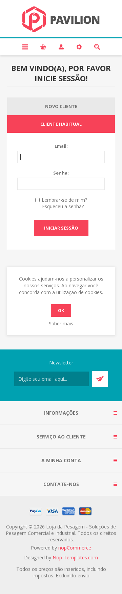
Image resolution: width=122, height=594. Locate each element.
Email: (61, 146)
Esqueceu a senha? (63, 206)
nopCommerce (74, 547)
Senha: (61, 173)
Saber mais (61, 323)
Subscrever (100, 379)
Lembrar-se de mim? (64, 200)
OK (61, 310)
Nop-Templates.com (75, 557)
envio (83, 575)
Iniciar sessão (61, 228)
